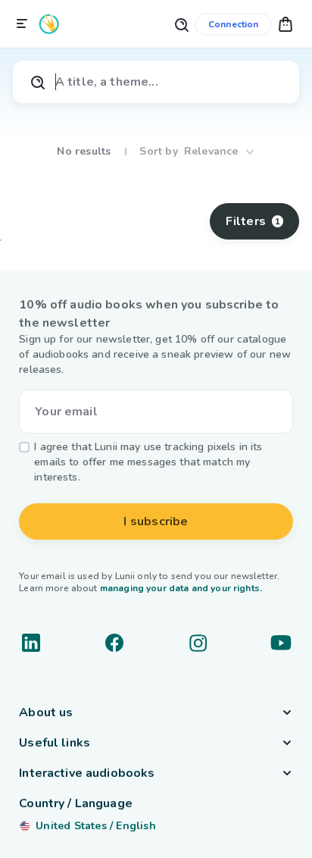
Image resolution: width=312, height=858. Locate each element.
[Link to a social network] (31, 643)
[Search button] (181, 24)
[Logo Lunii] (49, 24)
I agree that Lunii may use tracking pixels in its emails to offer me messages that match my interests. (148, 462)
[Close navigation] (22, 24)
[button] (285, 24)
